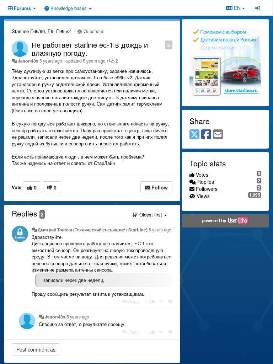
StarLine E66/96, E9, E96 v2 (41, 31)
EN (237, 7)
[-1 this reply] (170, 301)
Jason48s (28, 61)
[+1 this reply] (152, 301)
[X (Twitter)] (194, 135)
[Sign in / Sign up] (257, 8)
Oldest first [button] (151, 214)
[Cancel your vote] (161, 301)
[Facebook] (206, 135)
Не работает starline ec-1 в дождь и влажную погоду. (90, 48)
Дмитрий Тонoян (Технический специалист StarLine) (93, 229)
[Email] (218, 135)
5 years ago (160, 229)
